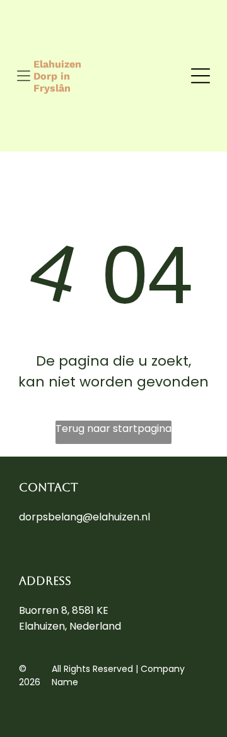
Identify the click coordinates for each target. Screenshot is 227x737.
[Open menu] (23, 75)
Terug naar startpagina (113, 428)
